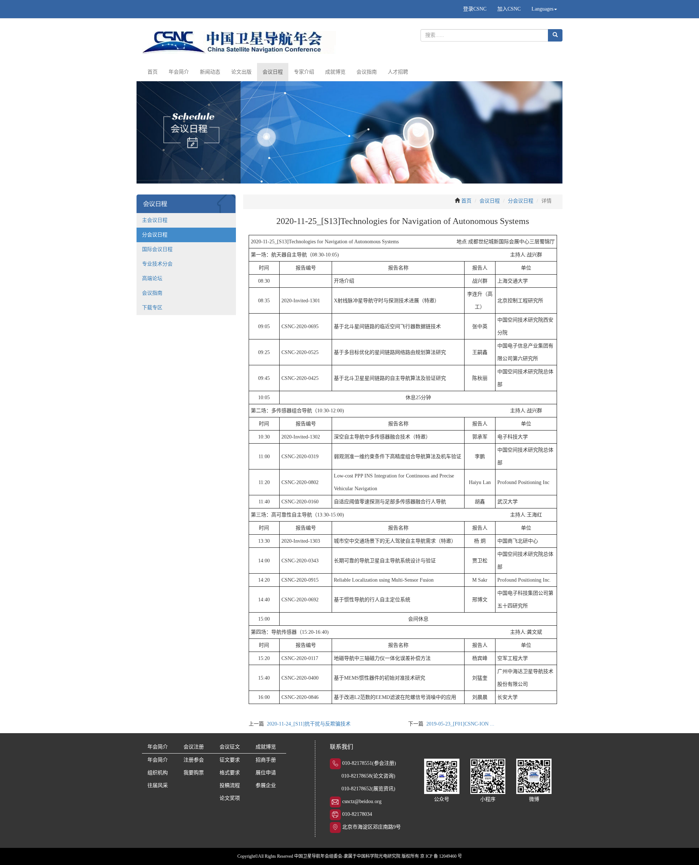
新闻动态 (210, 72)
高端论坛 (152, 278)
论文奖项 (230, 798)
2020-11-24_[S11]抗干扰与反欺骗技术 (309, 724)
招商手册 (266, 760)
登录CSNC (474, 9)
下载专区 (152, 307)
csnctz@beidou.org (362, 801)
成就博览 (335, 72)
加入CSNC (509, 9)
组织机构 (157, 772)
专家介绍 (304, 72)
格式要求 (230, 772)
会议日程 (272, 72)
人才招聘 (398, 72)
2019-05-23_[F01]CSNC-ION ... (460, 724)
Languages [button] (542, 9)
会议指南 (366, 72)
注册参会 (193, 760)
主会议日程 (154, 220)
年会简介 (179, 72)
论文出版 (241, 72)
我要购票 (193, 772)
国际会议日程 (157, 249)
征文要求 (230, 760)
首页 (152, 72)
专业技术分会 (157, 264)
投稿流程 (230, 785)
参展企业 (266, 785)
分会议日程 (154, 234)
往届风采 (157, 785)
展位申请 (266, 772)
